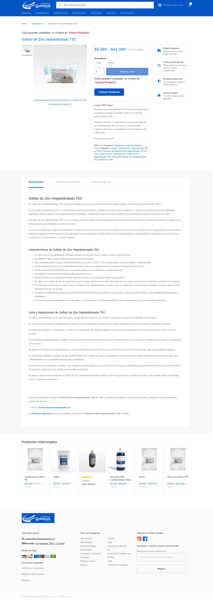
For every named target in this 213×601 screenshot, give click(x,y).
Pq (109, 550)
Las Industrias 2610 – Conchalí (49, 543)
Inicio (24, 24)
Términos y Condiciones (33, 568)
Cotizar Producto (109, 92)
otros (110, 542)
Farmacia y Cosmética (90, 553)
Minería (83, 565)
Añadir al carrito (127, 71)
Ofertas (26, 13)
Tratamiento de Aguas (118, 565)
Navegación (126, 13)
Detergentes (79, 13)
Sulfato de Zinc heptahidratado (112, 154)
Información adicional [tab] (67, 181)
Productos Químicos (42, 413)
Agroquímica (42, 13)
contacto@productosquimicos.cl (54, 407)
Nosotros (26, 580)
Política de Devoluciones (33, 574)
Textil (110, 561)
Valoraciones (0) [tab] (101, 181)
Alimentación (60, 13)
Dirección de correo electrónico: (151, 551)
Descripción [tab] (36, 181)
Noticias (111, 13)
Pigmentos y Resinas (117, 546)
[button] (85, 46)
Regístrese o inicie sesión (173, 5)
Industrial (96, 13)
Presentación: (100, 58)
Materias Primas (87, 561)
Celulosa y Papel (88, 546)
